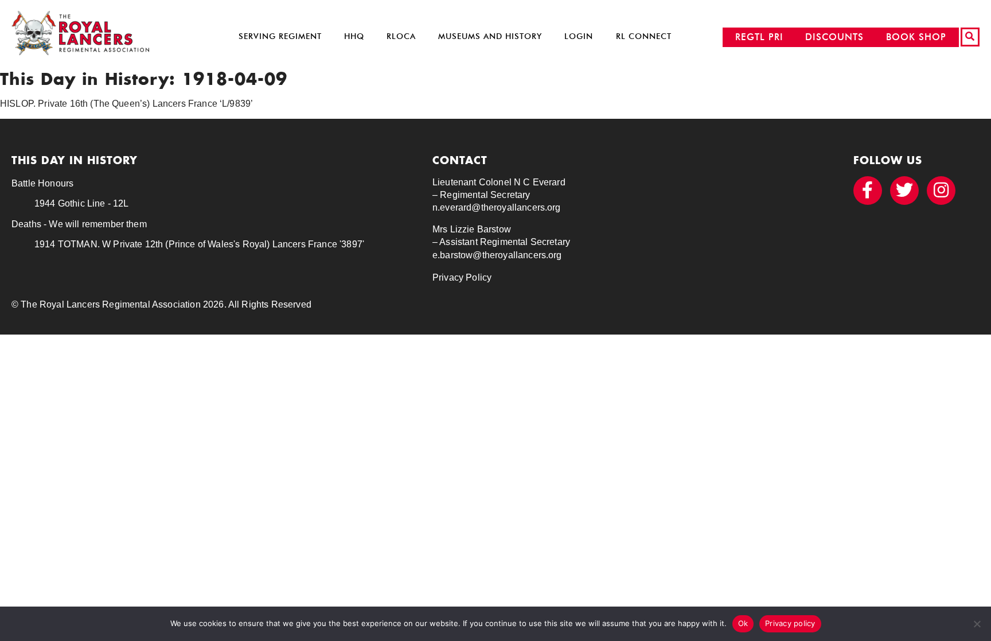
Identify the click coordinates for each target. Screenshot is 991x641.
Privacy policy (790, 623)
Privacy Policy (461, 277)
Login (578, 36)
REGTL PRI (759, 37)
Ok (743, 623)
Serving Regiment (280, 36)
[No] (976, 624)
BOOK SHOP (916, 37)
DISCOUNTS (834, 37)
